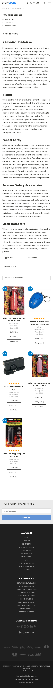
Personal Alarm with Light (14, 388)
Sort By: (7, 278)
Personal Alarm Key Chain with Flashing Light (39, 324)
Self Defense (7, 22)
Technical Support (26, 547)
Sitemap (26, 569)
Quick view (14, 332)
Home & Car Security (26, 602)
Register (30, 566)
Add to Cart (14, 341)
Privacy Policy (26, 550)
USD (37, 3)
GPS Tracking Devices (26, 596)
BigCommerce (30, 676)
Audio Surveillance (26, 586)
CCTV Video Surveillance (26, 583)
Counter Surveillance (26, 593)
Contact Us (26, 544)
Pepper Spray (8, 19)
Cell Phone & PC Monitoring (26, 589)
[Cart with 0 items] (44, 3)
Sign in (21, 566)
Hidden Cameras (26, 599)
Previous (3, 685)
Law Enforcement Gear (27, 605)
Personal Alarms (9, 26)
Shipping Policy (26, 557)
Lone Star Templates (31, 679)
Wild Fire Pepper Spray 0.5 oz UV (14, 455)
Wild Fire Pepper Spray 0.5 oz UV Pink (39, 384)
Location (26, 541)
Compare (13, 337)
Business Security (26, 612)
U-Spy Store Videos (26, 563)
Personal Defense (26, 609)
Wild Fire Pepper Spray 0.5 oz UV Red (14, 319)
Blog (26, 538)
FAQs (26, 560)
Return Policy (26, 554)
